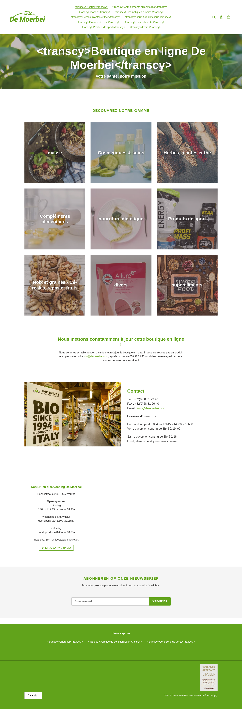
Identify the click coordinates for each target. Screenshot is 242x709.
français (32, 695)
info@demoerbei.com (95, 356)
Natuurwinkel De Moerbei (184, 695)
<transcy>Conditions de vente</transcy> (171, 641)
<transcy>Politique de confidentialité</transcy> (115, 641)
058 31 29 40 (137, 356)
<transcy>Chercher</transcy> (65, 641)
